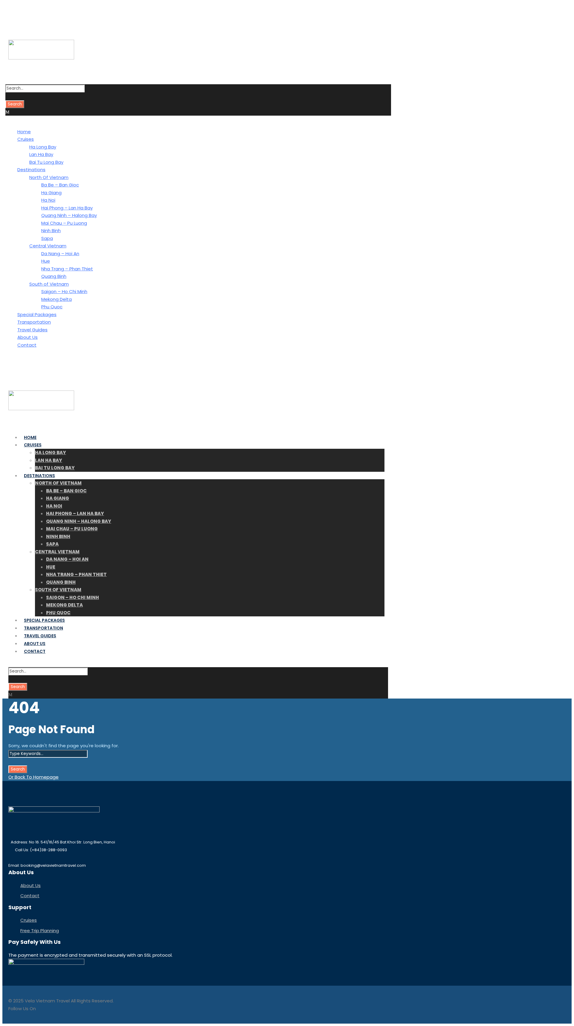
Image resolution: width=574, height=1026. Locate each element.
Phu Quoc (51, 307)
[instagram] (36, 17)
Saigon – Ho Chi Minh (64, 291)
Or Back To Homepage (33, 777)
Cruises (25, 139)
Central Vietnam (47, 246)
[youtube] (26, 17)
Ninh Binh (51, 230)
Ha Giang (51, 192)
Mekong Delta (56, 299)
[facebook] (16, 17)
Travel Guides (32, 330)
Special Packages (37, 314)
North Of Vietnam (48, 177)
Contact (26, 345)
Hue (45, 261)
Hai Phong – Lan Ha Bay (67, 208)
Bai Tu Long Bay (46, 162)
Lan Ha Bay (41, 154)
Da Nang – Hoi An (60, 253)
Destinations (31, 169)
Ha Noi (48, 200)
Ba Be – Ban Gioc (60, 185)
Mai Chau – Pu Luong (64, 223)
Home (24, 131)
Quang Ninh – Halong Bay (69, 215)
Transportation (34, 322)
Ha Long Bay (42, 147)
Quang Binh (53, 276)
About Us (27, 337)
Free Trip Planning (39, 930)
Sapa (47, 238)
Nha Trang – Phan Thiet (67, 269)
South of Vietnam (49, 284)
